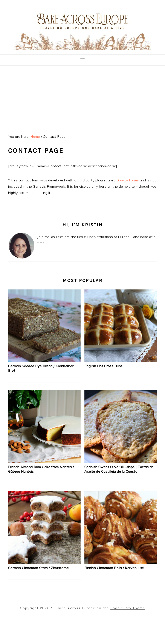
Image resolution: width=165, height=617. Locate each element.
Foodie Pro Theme (127, 608)
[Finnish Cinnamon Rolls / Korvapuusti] (120, 562)
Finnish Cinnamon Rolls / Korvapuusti (114, 568)
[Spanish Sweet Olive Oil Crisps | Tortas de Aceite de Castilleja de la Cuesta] (120, 461)
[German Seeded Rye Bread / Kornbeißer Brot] (44, 360)
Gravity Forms (127, 180)
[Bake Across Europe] (82, 49)
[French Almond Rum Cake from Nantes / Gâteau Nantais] (44, 461)
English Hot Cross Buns (103, 366)
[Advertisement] (82, 98)
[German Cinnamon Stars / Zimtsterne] (44, 562)
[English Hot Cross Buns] (120, 360)
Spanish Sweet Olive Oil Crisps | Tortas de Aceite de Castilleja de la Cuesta (119, 469)
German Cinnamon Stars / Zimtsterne (38, 568)
